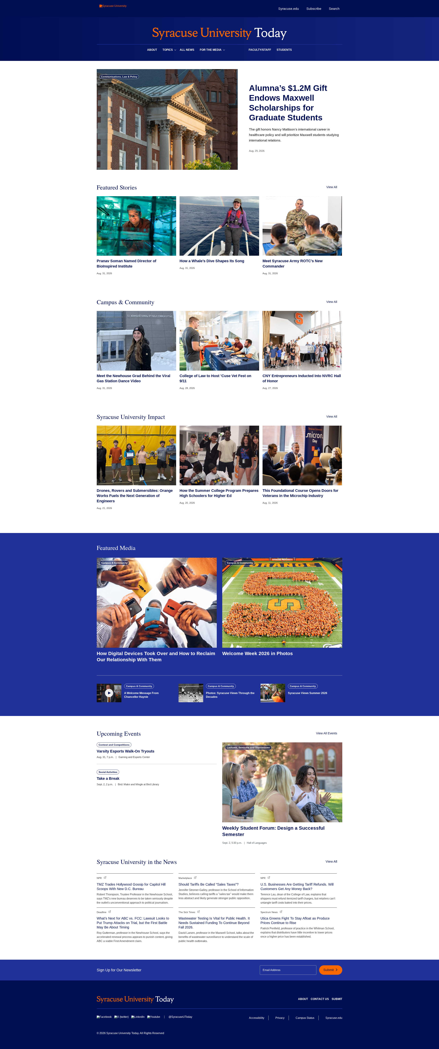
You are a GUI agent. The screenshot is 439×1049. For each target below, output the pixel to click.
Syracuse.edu (288, 8)
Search (334, 8)
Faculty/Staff (260, 49)
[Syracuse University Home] (219, 32)
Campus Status (305, 1017)
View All (331, 187)
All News (187, 49)
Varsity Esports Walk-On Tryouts (125, 751)
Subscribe (313, 8)
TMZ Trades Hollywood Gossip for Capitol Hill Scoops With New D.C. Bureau (131, 886)
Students (284, 49)
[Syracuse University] (120, 9)
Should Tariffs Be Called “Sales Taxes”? (209, 884)
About (152, 49)
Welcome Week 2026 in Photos (257, 653)
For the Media (211, 49)
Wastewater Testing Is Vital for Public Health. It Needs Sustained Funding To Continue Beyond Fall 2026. (214, 922)
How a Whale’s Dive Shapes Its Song (212, 261)
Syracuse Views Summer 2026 (307, 693)
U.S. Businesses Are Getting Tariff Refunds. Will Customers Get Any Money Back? (297, 886)
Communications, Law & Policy (119, 76)
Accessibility (256, 1017)
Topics (168, 49)
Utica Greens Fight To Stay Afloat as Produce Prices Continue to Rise (295, 920)
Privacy (279, 1017)
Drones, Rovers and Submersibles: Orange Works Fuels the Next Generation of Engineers (135, 495)
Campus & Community (114, 562)
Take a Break (108, 778)
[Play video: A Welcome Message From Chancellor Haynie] (109, 693)
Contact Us (320, 999)
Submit (329, 970)
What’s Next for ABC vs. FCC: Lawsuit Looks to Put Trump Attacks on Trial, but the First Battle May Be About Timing (133, 922)
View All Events (326, 733)
